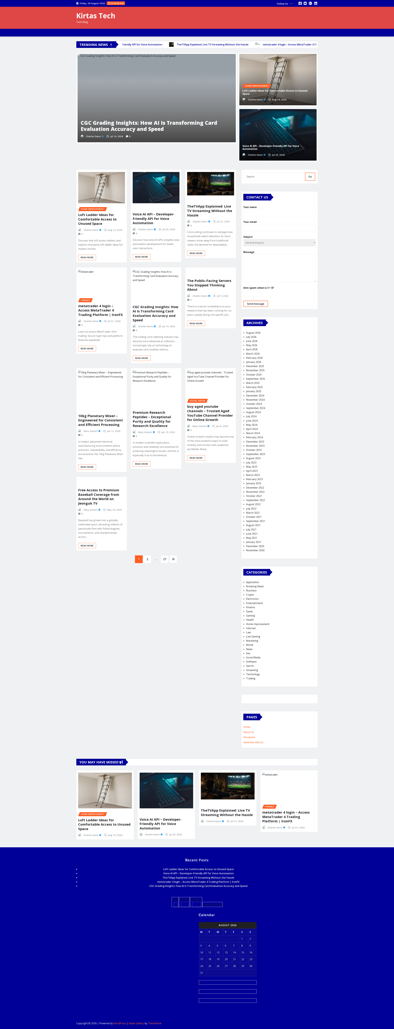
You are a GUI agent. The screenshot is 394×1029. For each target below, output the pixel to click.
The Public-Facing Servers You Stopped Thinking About (209, 285)
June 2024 (251, 420)
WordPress (119, 1023)
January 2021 (253, 542)
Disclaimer (249, 737)
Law (248, 632)
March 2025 (253, 383)
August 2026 (253, 332)
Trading (250, 678)
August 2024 (253, 412)
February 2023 (254, 479)
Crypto (250, 594)
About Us (248, 732)
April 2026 (252, 349)
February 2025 (254, 387)
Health (250, 619)
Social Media (253, 657)
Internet (251, 628)
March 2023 (253, 475)
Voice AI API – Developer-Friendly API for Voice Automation (270, 147)
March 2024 (253, 433)
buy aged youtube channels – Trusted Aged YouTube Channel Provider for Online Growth (210, 413)
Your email (250, 222)
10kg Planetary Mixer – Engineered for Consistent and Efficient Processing (100, 420)
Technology (253, 674)
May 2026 (251, 345)
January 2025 (253, 391)
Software (251, 661)
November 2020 (255, 550)
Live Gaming (253, 636)
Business (251, 590)
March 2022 (253, 512)
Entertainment (254, 603)
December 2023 (255, 441)
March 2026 (253, 353)
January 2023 (253, 483)
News (249, 649)
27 (164, 559)
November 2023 (255, 445)
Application (252, 582)
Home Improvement (257, 624)
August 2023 (253, 458)
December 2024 (255, 395)
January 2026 (253, 362)
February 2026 (254, 358)
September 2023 (255, 454)
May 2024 (251, 425)
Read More (87, 257)
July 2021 (251, 529)
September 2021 (255, 521)
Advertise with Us (253, 742)
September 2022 (255, 500)
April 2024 (252, 429)
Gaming (250, 615)
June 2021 (251, 533)
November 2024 (255, 399)
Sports (250, 665)
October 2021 (254, 517)
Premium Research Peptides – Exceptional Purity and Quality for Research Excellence (152, 419)
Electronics (252, 598)
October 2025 (254, 374)
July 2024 (251, 416)
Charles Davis (93, 153)
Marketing (252, 640)
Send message (255, 303)
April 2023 (252, 471)
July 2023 (251, 462)
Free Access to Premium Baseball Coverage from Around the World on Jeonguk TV (98, 496)
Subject (248, 237)
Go (310, 176)
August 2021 (253, 525)
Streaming (252, 670)
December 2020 (255, 546)
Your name (250, 207)
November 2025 (255, 370)
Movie (249, 645)
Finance (250, 607)
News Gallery (136, 1023)
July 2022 (251, 508)
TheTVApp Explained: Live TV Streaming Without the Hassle (209, 210)
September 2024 (255, 408)
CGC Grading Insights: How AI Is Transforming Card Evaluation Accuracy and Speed (155, 313)
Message (248, 252)
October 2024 (254, 404)
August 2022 (253, 504)
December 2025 (255, 366)
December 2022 (255, 487)
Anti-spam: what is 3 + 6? (258, 287)
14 (234, 952)
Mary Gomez (91, 431)
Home (246, 727)
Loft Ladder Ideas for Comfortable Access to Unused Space (150, 143)
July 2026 (251, 337)
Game (249, 611)
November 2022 (255, 491)
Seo (248, 653)
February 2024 (254, 437)
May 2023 (251, 466)
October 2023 (254, 450)
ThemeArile (154, 1023)
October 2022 (254, 496)
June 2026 (251, 341)
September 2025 (255, 378)
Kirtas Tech (95, 15)
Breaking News (255, 586)
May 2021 (251, 538)
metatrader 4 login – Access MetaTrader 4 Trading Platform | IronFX (100, 310)
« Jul (201, 982)
